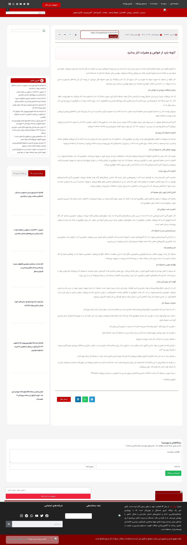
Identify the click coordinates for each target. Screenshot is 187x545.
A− (59, 35)
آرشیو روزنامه (127, 4)
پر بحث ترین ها (19, 173)
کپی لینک (113, 36)
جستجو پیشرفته (141, 4)
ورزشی (129, 12)
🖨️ (76, 35)
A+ (65, 35)
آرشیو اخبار (97, 12)
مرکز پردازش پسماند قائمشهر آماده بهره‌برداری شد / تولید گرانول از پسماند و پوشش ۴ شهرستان (27, 395)
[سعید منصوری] (42, 201)
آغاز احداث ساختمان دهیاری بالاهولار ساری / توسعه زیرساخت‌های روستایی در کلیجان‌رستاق (28, 267)
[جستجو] (9, 524)
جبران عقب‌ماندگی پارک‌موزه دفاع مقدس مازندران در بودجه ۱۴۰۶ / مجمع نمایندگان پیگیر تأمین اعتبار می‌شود (29, 130)
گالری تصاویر (77, 12)
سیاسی (142, 12)
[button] (92, 399)
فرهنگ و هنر (113, 12)
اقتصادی (122, 12)
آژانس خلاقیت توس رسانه (17, 539)
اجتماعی (136, 12)
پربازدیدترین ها (36, 173)
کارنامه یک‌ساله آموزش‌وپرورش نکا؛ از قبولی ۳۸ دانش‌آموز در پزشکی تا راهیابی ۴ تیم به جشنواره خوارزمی (29, 114)
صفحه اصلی (174, 4)
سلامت (104, 12)
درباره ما (164, 4)
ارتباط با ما (153, 4)
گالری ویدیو (88, 12)
